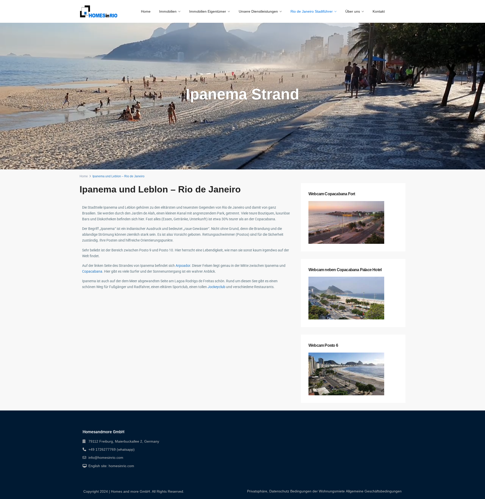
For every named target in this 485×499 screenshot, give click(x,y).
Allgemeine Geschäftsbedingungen (374, 491)
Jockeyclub (216, 287)
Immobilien (168, 11)
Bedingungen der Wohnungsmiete (317, 491)
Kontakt (379, 11)
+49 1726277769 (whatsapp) (111, 449)
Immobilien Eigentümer (207, 11)
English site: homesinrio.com (111, 466)
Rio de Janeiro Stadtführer (311, 11)
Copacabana (92, 271)
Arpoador (183, 266)
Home (146, 11)
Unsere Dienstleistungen (258, 11)
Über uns (352, 11)
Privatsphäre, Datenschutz (268, 491)
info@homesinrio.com (105, 457)
